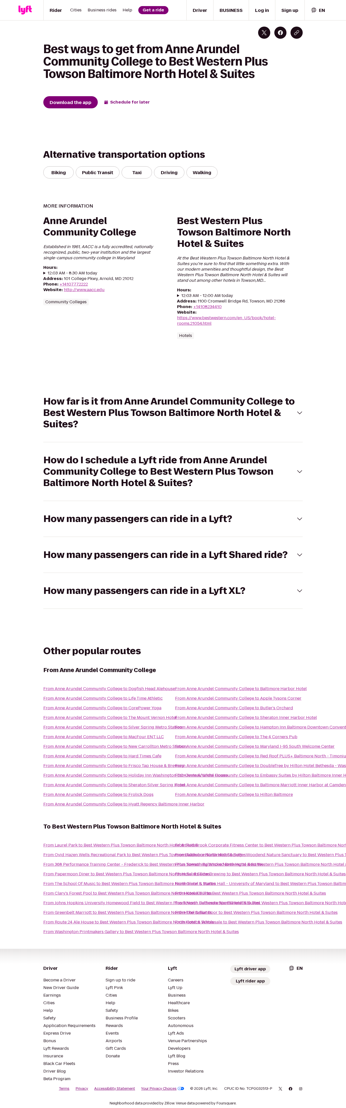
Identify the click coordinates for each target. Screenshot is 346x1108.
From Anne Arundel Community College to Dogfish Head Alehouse (109, 689)
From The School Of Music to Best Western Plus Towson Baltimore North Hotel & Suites (129, 884)
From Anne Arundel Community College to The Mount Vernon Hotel (110, 717)
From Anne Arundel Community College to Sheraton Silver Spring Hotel (114, 785)
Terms (64, 1088)
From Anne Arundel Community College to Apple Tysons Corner (238, 698)
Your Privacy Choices (159, 1088)
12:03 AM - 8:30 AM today (72, 273)
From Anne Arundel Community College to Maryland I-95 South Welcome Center (255, 746)
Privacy (81, 1088)
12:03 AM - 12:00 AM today (207, 295)
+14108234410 (207, 307)
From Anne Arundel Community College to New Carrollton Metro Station (115, 746)
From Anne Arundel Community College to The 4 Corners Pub (236, 737)
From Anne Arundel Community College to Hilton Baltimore (234, 794)
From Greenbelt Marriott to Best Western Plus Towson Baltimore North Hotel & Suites (127, 912)
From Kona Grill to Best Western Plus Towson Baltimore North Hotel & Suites (250, 893)
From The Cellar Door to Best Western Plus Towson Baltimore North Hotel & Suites (256, 912)
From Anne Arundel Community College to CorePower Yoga (102, 708)
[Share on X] (264, 33)
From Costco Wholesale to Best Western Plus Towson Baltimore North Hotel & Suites (258, 922)
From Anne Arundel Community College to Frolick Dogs (98, 794)
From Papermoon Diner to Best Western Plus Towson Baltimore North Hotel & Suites (126, 874)
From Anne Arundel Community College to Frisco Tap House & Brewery (113, 766)
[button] (173, 413)
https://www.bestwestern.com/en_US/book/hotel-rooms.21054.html (226, 320)
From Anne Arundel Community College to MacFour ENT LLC (103, 737)
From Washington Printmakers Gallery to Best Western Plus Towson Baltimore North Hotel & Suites (141, 932)
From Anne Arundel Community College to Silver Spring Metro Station (112, 727)
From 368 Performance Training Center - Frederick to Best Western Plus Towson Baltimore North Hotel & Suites (153, 864)
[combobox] (318, 10)
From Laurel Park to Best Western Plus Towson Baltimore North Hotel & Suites (120, 845)
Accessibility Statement (114, 1088)
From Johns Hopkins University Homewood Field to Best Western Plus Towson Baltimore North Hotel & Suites (151, 903)
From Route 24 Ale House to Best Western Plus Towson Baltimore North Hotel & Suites (128, 922)
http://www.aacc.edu (84, 290)
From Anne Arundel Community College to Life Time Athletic (103, 698)
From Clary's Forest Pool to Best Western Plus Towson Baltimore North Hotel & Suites (127, 893)
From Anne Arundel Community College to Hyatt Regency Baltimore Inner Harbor (123, 804)
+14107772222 (74, 284)
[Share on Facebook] (280, 33)
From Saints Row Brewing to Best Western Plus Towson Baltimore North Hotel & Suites (260, 874)
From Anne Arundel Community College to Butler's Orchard (234, 708)
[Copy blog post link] (297, 33)
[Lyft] (25, 10)
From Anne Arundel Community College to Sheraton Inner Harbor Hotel (246, 717)
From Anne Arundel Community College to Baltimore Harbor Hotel (241, 689)
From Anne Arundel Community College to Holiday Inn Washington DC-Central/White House (135, 775)
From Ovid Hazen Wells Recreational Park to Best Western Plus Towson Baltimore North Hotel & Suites (144, 855)
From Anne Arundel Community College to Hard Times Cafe (102, 756)
